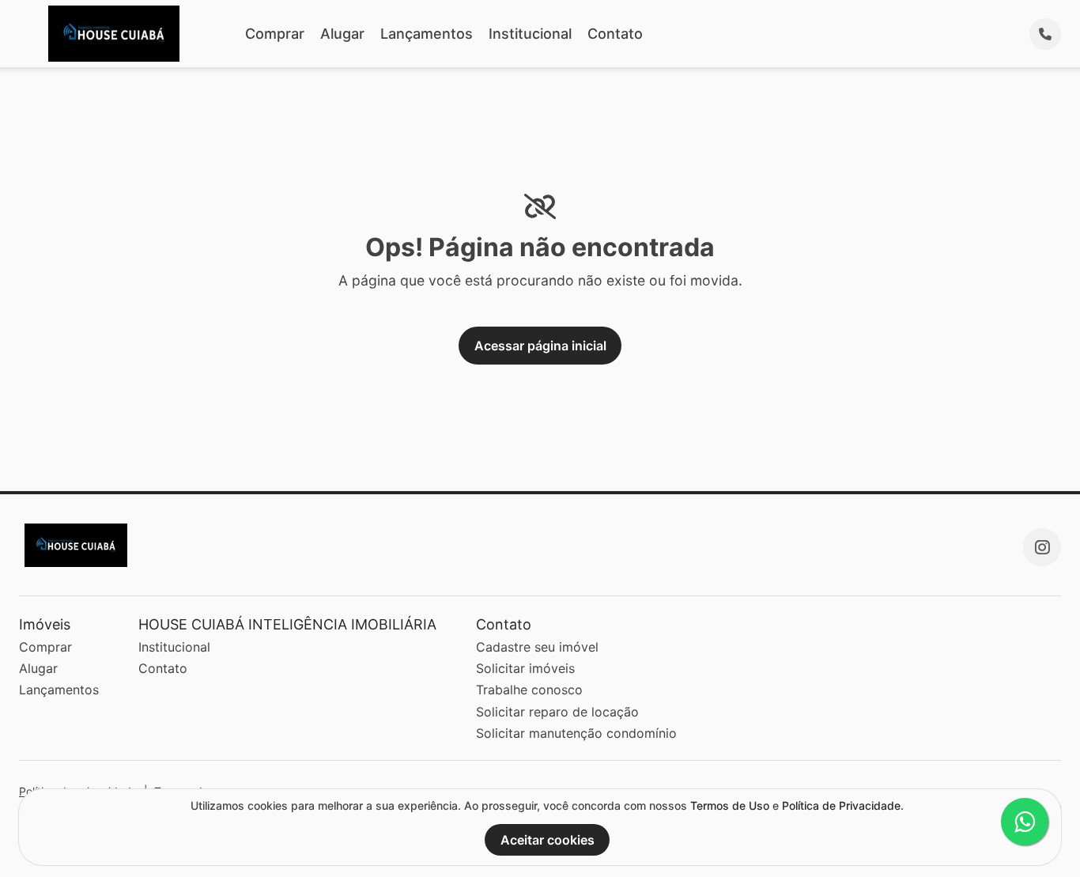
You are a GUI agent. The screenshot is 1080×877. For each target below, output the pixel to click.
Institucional (530, 33)
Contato (615, 33)
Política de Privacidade (841, 805)
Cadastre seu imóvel (537, 647)
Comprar (274, 33)
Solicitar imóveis (525, 668)
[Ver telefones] (1045, 34)
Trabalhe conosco (529, 689)
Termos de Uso (729, 805)
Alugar (342, 33)
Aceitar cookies (547, 840)
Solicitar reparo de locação (557, 712)
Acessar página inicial (540, 345)
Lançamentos (426, 33)
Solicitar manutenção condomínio (576, 733)
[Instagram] (1042, 547)
